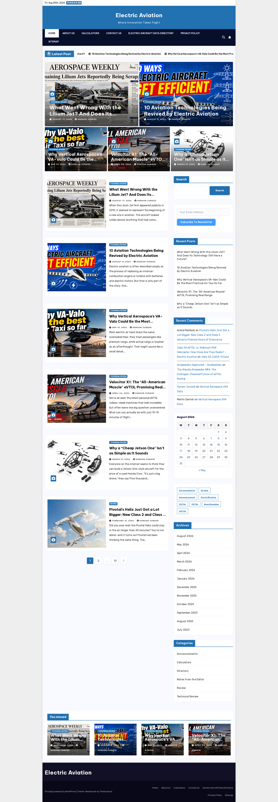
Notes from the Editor (190, 679)
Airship (204, 490)
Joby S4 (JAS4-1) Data (215, 356)
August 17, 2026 (63, 119)
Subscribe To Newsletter (196, 222)
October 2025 (185, 604)
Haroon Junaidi (87, 119)
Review (113, 504)
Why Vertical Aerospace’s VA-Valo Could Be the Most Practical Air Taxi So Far (136, 321)
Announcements (187, 653)
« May (202, 470)
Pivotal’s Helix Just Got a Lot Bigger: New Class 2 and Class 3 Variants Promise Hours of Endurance (203, 335)
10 (115, 560)
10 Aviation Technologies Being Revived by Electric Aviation (185, 110)
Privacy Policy (190, 33)
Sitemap (53, 41)
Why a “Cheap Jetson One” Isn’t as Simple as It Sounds (200, 159)
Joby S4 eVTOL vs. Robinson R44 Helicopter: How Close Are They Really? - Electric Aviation (201, 352)
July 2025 (183, 629)
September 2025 (187, 612)
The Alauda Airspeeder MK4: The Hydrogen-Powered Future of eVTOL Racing (199, 374)
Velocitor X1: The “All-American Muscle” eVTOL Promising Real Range (138, 159)
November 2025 (187, 595)
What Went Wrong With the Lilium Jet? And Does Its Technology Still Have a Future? (91, 113)
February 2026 (186, 570)
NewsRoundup (211, 504)
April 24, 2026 (123, 164)
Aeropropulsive (187, 490)
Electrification (208, 497)
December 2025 (187, 587)
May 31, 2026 (58, 164)
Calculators (90, 33)
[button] (223, 37)
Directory (183, 670)
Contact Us (113, 33)
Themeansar (106, 791)
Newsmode (90, 791)
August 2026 (185, 536)
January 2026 (186, 578)
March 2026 (184, 561)
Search (181, 179)
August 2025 (185, 621)
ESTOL (182, 504)
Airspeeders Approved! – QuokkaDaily (199, 364)
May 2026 (183, 544)
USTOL (182, 511)
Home (51, 33)
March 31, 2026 (186, 164)
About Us (68, 33)
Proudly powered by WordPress (61, 791)
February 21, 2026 (123, 521)
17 (181, 451)
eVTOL (195, 504)
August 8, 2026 (156, 119)
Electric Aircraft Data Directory (151, 33)
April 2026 (183, 553)
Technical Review (59, 102)
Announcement (187, 497)
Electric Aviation (139, 15)
